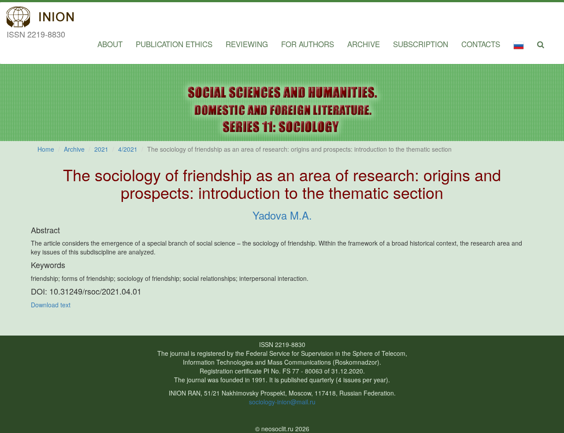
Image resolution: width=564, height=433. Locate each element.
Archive (363, 43)
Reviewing (247, 43)
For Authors (307, 43)
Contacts (480, 43)
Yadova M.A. (282, 215)
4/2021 (127, 149)
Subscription (420, 43)
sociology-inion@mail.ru (282, 401)
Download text (50, 304)
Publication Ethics (174, 43)
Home (45, 149)
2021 (101, 149)
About (109, 43)
